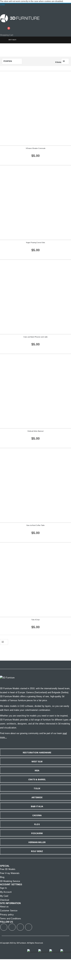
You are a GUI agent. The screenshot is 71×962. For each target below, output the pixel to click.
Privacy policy (7, 914)
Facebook (3, 927)
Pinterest (28, 927)
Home (3, 40)
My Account (6, 892)
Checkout (4, 900)
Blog (2, 877)
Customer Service (8, 910)
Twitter (12, 927)
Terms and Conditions (10, 918)
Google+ (20, 927)
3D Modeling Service (10, 881)
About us (4, 906)
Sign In (3, 888)
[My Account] (1, 26)
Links (2, 4)
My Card (4, 896)
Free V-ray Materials (9, 873)
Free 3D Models (7, 869)
